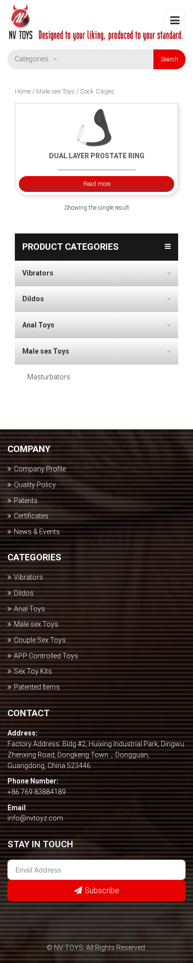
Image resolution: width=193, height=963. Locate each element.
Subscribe (102, 890)
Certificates (31, 516)
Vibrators (37, 273)
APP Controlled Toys (46, 656)
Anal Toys (38, 325)
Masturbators (48, 377)
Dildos (33, 299)
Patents (26, 500)
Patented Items (37, 687)
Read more (96, 184)
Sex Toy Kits (33, 671)
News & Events (37, 532)
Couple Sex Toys (40, 640)
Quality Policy (35, 485)
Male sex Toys (55, 91)
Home (23, 91)
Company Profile (40, 469)
